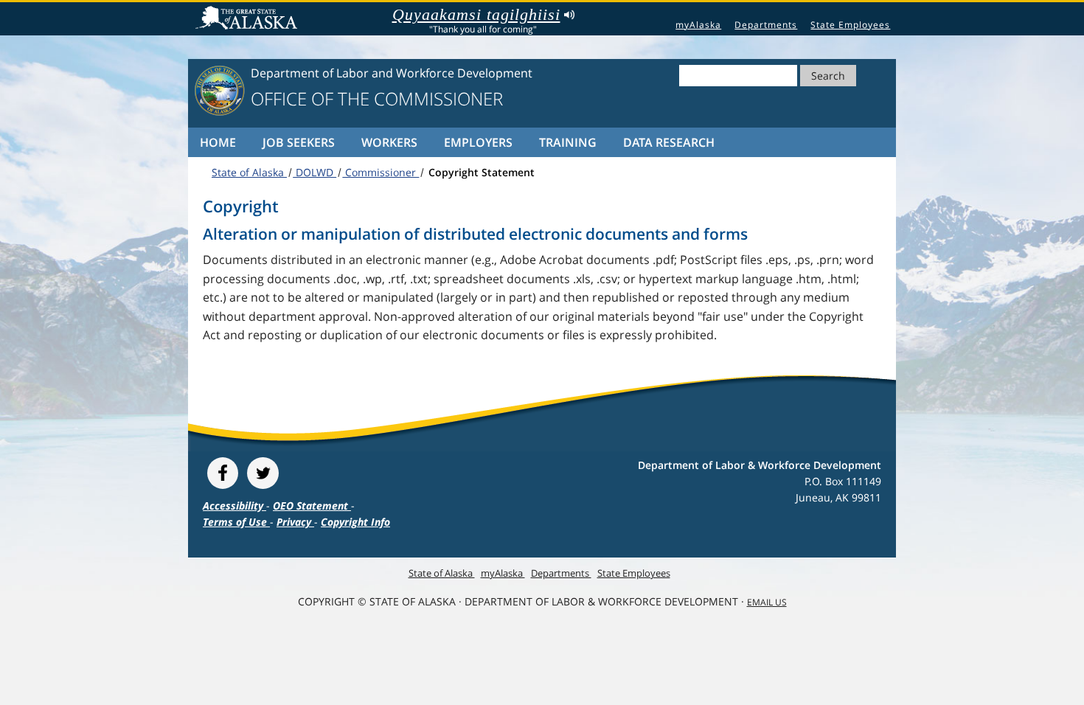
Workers (389, 142)
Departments (765, 24)
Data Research (669, 142)
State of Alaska (248, 19)
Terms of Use (236, 522)
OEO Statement (312, 506)
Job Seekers (299, 142)
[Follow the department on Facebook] (222, 473)
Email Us (767, 602)
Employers (478, 142)
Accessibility (234, 506)
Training (568, 142)
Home (218, 142)
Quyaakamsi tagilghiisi (476, 15)
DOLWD (314, 172)
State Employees (850, 24)
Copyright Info (355, 522)
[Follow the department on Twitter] (262, 473)
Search (828, 76)
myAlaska (698, 24)
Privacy (295, 522)
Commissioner (380, 172)
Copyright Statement (480, 172)
